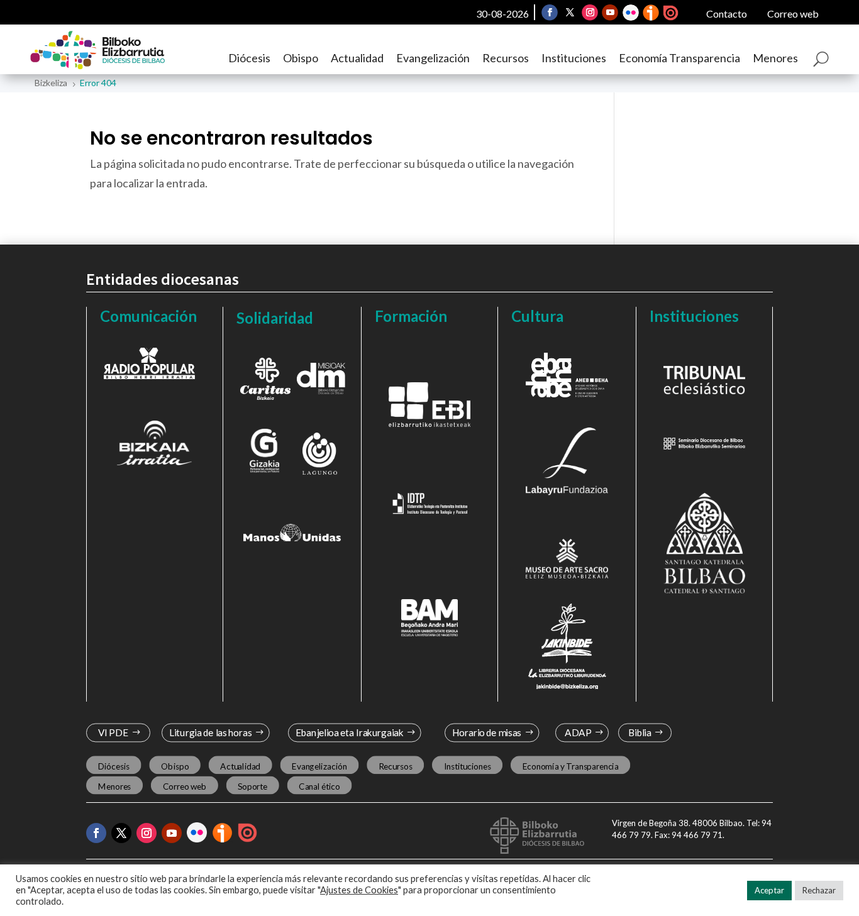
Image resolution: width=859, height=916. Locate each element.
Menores (775, 58)
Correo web (793, 13)
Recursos (505, 58)
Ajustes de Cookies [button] (359, 890)
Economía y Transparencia (570, 766)
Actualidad (357, 58)
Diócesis (249, 58)
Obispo (300, 58)
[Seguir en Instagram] (590, 12)
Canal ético (319, 786)
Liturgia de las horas (210, 733)
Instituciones (573, 58)
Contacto (726, 13)
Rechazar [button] (819, 890)
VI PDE (112, 733)
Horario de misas (486, 733)
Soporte (252, 786)
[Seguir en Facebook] (549, 12)
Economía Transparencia (679, 58)
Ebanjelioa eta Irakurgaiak (350, 733)
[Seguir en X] (570, 12)
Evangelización (433, 58)
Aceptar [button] (769, 890)
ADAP (578, 733)
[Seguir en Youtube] (610, 12)
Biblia (639, 733)
